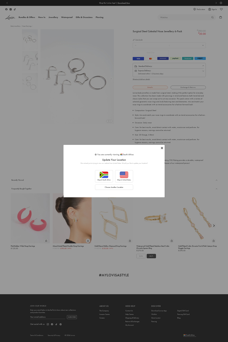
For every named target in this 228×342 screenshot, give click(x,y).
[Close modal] (162, 148)
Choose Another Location (114, 187)
